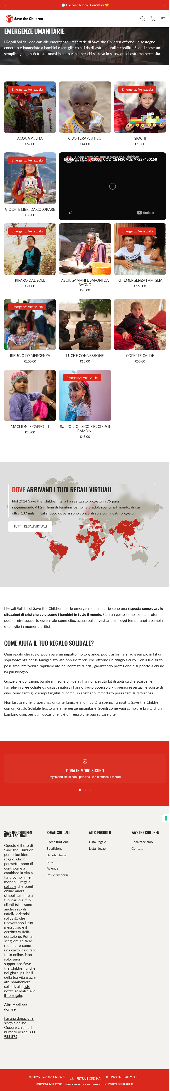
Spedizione (54, 848)
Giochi (140, 138)
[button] (46, 538)
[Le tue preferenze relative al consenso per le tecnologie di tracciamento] (163, 818)
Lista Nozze (95, 848)
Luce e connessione (85, 356)
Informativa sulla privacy (47, 1083)
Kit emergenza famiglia (140, 280)
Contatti (135, 848)
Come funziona (57, 842)
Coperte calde (140, 356)
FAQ (49, 862)
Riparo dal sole (30, 280)
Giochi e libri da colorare (30, 209)
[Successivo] (164, 5)
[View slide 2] (83, 790)
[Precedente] (5, 5)
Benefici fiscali (56, 855)
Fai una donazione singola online (19, 1020)
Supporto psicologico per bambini (85, 429)
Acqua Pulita (30, 138)
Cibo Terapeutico (85, 138)
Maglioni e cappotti (30, 427)
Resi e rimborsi (56, 875)
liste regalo (13, 995)
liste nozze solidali (17, 988)
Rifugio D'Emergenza (30, 356)
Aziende (51, 868)
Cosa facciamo (140, 842)
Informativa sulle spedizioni (118, 1083)
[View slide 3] (88, 790)
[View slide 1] (78, 790)
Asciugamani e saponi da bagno (85, 282)
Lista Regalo (96, 842)
